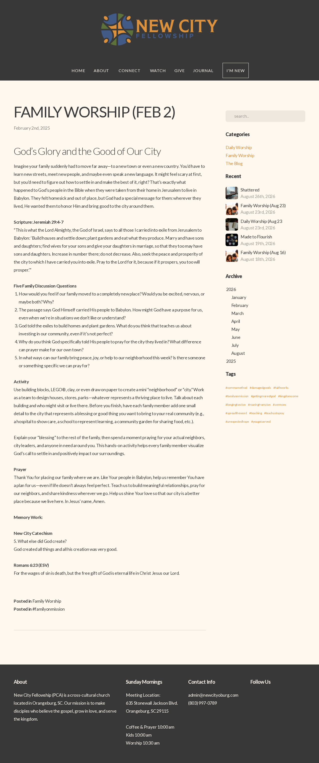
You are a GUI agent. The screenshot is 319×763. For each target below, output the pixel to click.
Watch (158, 70)
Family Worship (46, 601)
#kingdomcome (288, 396)
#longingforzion (235, 404)
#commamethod (236, 387)
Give (179, 70)
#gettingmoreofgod (263, 396)
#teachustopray (274, 413)
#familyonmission (48, 609)
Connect (130, 70)
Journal (203, 70)
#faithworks (280, 387)
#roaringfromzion (259, 404)
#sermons (279, 404)
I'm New (236, 70)
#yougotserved (261, 421)
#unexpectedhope (237, 421)
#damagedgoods (260, 387)
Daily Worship (239, 147)
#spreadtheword (236, 413)
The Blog (234, 163)
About (102, 70)
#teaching (255, 413)
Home (78, 70)
